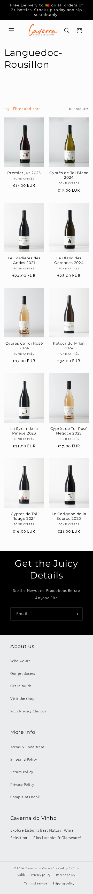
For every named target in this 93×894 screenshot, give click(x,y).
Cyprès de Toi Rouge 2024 (24, 516)
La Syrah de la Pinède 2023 (24, 431)
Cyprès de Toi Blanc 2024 (68, 175)
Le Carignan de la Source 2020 (69, 516)
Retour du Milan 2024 (69, 345)
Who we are (20, 661)
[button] (11, 30)
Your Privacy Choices (28, 711)
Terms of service (35, 883)
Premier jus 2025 (24, 173)
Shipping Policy (23, 759)
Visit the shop (22, 699)
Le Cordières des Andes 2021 (24, 260)
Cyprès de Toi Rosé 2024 (24, 345)
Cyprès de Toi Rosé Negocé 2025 (69, 431)
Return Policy (21, 772)
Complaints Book (25, 797)
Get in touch (21, 686)
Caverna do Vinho (38, 868)
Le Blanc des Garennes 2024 (68, 260)
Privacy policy (41, 874)
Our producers (22, 674)
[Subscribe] (76, 614)
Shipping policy (63, 883)
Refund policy (65, 874)
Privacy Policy (22, 785)
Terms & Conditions (27, 747)
